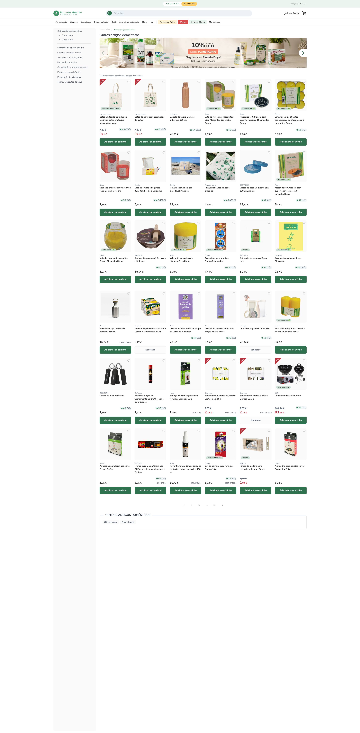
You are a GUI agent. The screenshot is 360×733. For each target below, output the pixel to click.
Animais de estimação (129, 22)
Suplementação (101, 22)
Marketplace (214, 22)
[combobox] (179, 13)
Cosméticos (86, 22)
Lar (152, 22)
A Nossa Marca (198, 22)
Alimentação (61, 22)
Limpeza (74, 22)
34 (214, 505)
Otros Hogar (67, 35)
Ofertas (182, 22)
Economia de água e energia (70, 48)
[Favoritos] (129, 82)
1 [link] (184, 505)
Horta (145, 22)
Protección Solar (167, 22)
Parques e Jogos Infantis (68, 72)
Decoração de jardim (67, 62)
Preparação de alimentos (69, 77)
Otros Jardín (67, 39)
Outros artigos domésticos (69, 31)
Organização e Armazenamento (72, 67)
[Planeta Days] (203, 53)
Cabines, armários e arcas (69, 52)
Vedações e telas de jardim (70, 57)
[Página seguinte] (222, 505)
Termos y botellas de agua (69, 82)
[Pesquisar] (109, 13)
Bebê (114, 22)
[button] (304, 13)
